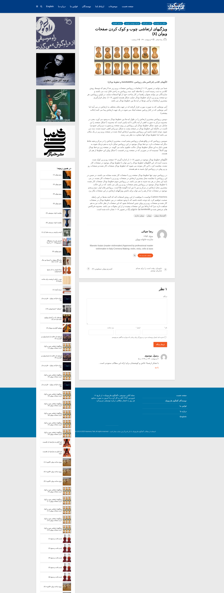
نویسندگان (86, 6)
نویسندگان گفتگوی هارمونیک (176, 401)
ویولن (149, 216)
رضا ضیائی (159, 40)
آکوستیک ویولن (160, 216)
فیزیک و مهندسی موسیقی (132, 23)
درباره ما (62, 6)
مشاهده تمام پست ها (145, 255)
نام (165, 327)
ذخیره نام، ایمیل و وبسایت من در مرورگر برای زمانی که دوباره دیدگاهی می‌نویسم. (138, 337)
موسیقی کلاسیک (117, 23)
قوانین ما (74, 6)
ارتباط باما (99, 6)
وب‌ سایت (110, 327)
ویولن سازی (139, 216)
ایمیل (138, 327)
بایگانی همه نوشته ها (160, 23)
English (50, 6)
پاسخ (157, 367)
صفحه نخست (127, 6)
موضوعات (112, 6)
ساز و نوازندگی (147, 23)
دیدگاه (165, 296)
